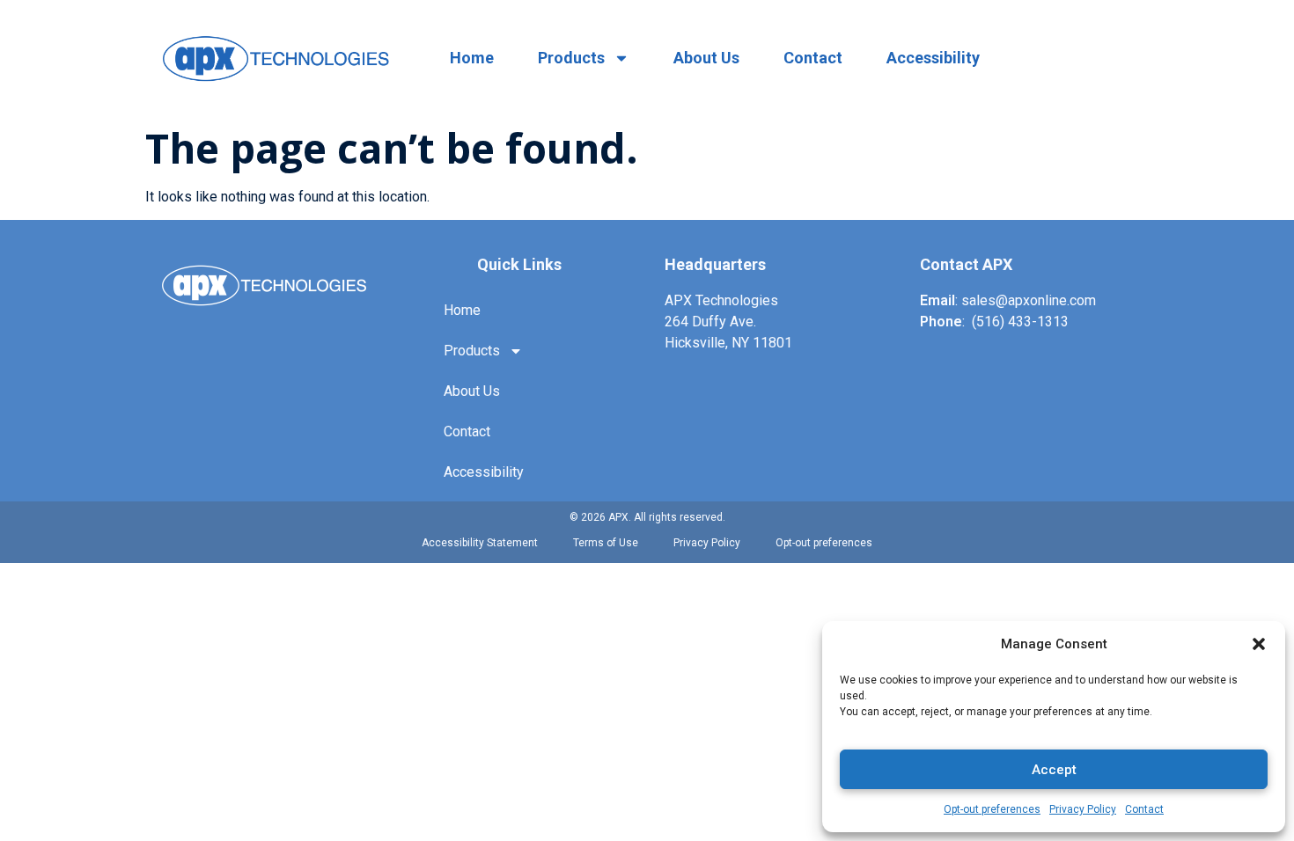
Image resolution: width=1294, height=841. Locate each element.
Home (472, 57)
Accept (1054, 770)
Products (571, 57)
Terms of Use (605, 543)
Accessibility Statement (480, 543)
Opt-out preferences (992, 809)
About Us (706, 57)
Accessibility (933, 57)
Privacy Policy (1082, 809)
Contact (1144, 809)
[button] (1259, 644)
